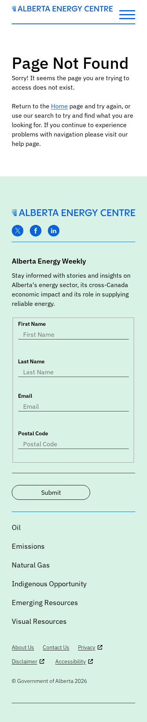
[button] (127, 14)
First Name (32, 324)
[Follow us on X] (18, 231)
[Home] (62, 9)
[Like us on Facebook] (36, 231)
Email (25, 396)
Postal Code (33, 433)
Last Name (31, 361)
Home (59, 106)
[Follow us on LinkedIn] (54, 231)
